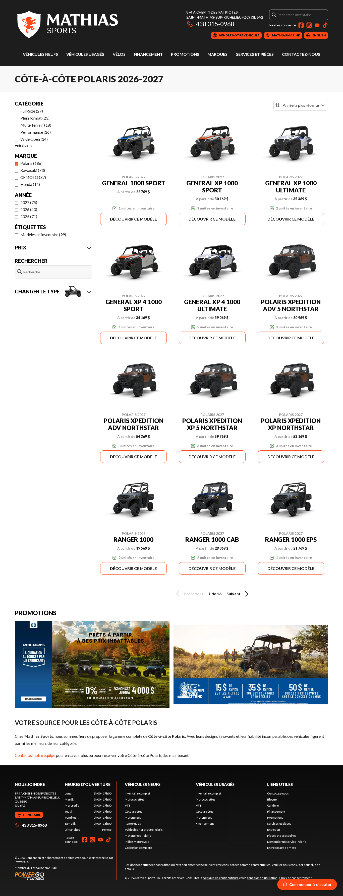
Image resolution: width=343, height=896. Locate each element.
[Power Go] (66, 876)
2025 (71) (28, 216)
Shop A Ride (49, 868)
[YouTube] (317, 25)
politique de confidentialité (221, 878)
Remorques (133, 823)
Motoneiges (133, 817)
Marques (217, 54)
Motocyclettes (134, 799)
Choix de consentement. (295, 878)
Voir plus (21, 145)
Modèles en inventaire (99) (43, 234)
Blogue (272, 799)
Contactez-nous (301, 54)
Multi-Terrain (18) (35, 125)
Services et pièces (255, 54)
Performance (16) (35, 132)
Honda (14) (30, 184)
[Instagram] (309, 25)
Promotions (185, 54)
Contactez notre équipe (35, 755)
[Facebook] (301, 25)
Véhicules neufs (40, 54)
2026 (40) (28, 209)
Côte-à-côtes (133, 811)
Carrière (273, 805)
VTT (127, 805)
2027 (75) (28, 202)
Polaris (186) (31, 163)
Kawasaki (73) (32, 170)
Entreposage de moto (281, 848)
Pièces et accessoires (281, 835)
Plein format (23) (34, 118)
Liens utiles (280, 784)
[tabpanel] (88, 812)
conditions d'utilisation (262, 878)
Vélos (119, 54)
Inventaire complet (137, 793)
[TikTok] (325, 25)
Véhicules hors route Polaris (144, 829)
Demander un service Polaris (286, 842)
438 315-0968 (215, 23)
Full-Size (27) (31, 111)
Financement (148, 54)
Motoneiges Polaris (138, 835)
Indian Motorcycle (137, 842)
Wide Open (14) (34, 139)
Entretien (273, 829)
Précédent (193, 593)
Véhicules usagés (85, 54)
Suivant (233, 593)
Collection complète (138, 848)
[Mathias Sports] (67, 24)
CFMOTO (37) (33, 177)
